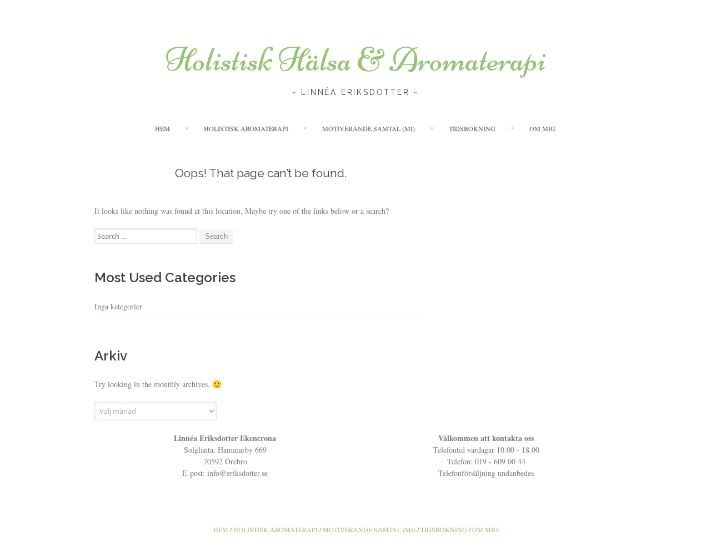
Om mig (542, 128)
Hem (162, 128)
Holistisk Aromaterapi (246, 128)
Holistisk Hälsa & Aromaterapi (356, 59)
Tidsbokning (472, 128)
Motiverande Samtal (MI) (368, 128)
